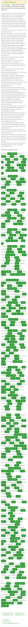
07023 (8, 552)
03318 (3, 417)
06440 (3, 294)
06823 (10, 176)
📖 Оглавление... (7, 621)
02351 (8, 181)
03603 (10, 518)
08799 (14, 153)
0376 (24, 294)
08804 (12, 254)
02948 (19, 333)
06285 (15, 350)
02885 (12, 193)
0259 (22, 198)
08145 (13, 204)
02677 (23, 162)
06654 (18, 417)
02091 (13, 179)
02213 (3, 187)
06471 (19, 195)
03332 (9, 190)
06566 (8, 280)
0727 (12, 156)
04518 (3, 386)
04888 (23, 594)
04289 (10, 513)
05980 (7, 356)
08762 (15, 176)
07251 (12, 538)
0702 (3, 193)
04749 (8, 252)
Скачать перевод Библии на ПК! (11, 623)
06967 (21, 167)
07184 (12, 386)
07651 (3, 510)
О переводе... (6, 619)
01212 (3, 156)
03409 (19, 403)
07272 (11, 353)
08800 (20, 224)
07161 (18, 544)
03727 (24, 229)
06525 (18, 409)
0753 (16, 159)
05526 (9, 288)
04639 (15, 600)
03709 (19, 384)
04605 (9, 285)
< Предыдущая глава (7, 613)
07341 (7, 165)
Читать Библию (6, 4)
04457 (23, 510)
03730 (7, 409)
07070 (6, 406)
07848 (7, 159)
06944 (12, 594)
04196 (3, 530)
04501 (3, 398)
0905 (23, 210)
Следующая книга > (20, 614)
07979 (23, 302)
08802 (13, 280)
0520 (24, 159)
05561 (19, 597)
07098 (7, 257)
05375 (15, 224)
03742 (9, 249)
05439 (7, 184)
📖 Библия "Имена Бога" (9, 2)
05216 (12, 510)
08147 (3, 198)
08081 (23, 591)
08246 (16, 434)
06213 (9, 153)
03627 (3, 381)
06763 (7, 201)
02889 (3, 179)
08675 (17, 274)
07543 (3, 603)
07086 (7, 384)
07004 (13, 530)
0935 (9, 218)
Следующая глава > (20, 613)
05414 (8, 347)
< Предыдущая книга (7, 614)
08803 (17, 538)
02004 (15, 389)
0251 (7, 297)
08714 (8, 389)
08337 (8, 415)
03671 (20, 285)
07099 (22, 274)
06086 (22, 156)
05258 (3, 389)
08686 (14, 218)
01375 (18, 406)
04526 (9, 333)
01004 (22, 179)
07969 (3, 420)
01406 (21, 549)
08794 (21, 434)
